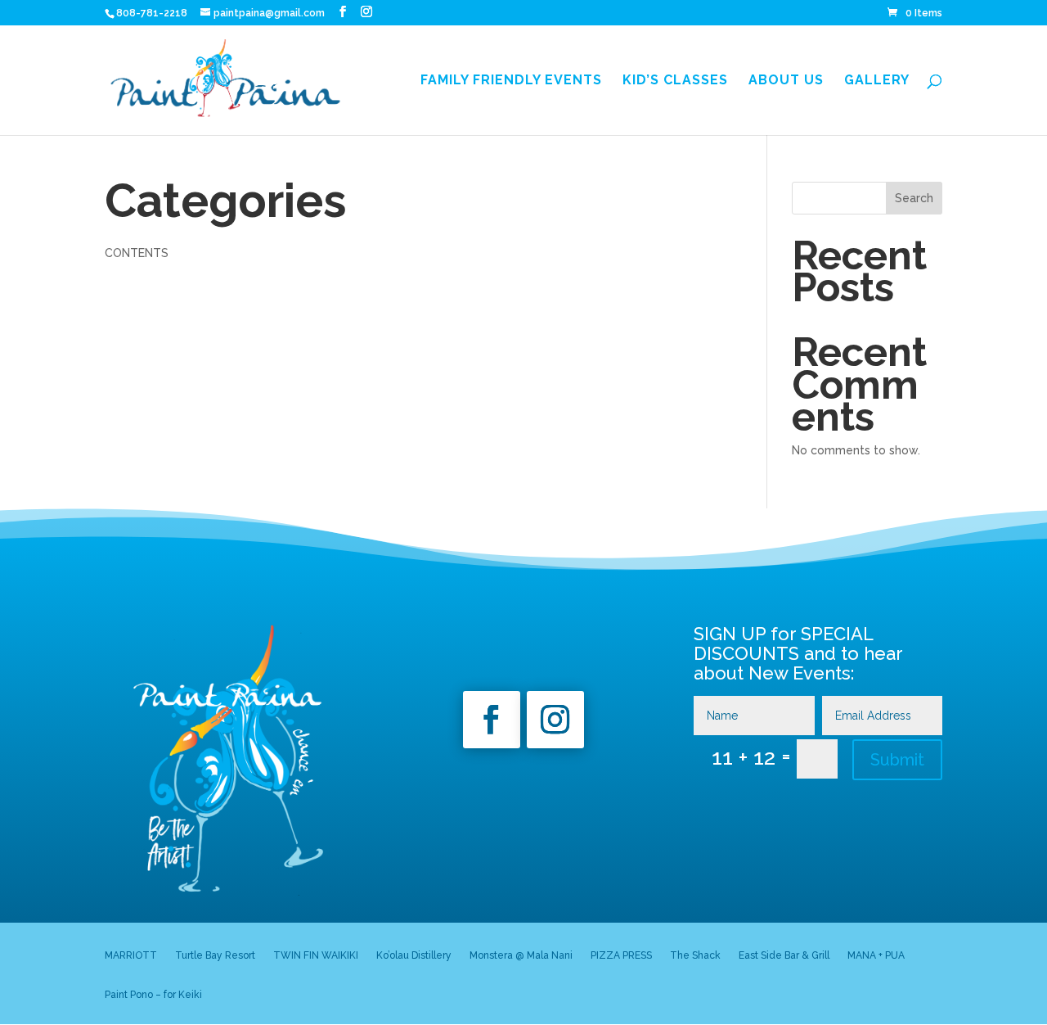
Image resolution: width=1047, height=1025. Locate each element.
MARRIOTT (131, 955)
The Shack (695, 955)
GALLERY (877, 81)
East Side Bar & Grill (784, 955)
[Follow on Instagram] (555, 719)
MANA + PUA (876, 955)
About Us (786, 81)
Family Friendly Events (511, 81)
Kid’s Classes (675, 81)
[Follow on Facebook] (491, 719)
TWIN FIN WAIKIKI (315, 955)
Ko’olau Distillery (414, 955)
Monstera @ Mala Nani (521, 955)
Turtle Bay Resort (215, 955)
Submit (897, 760)
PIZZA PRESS (621, 955)
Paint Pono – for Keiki (153, 994)
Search (914, 198)
